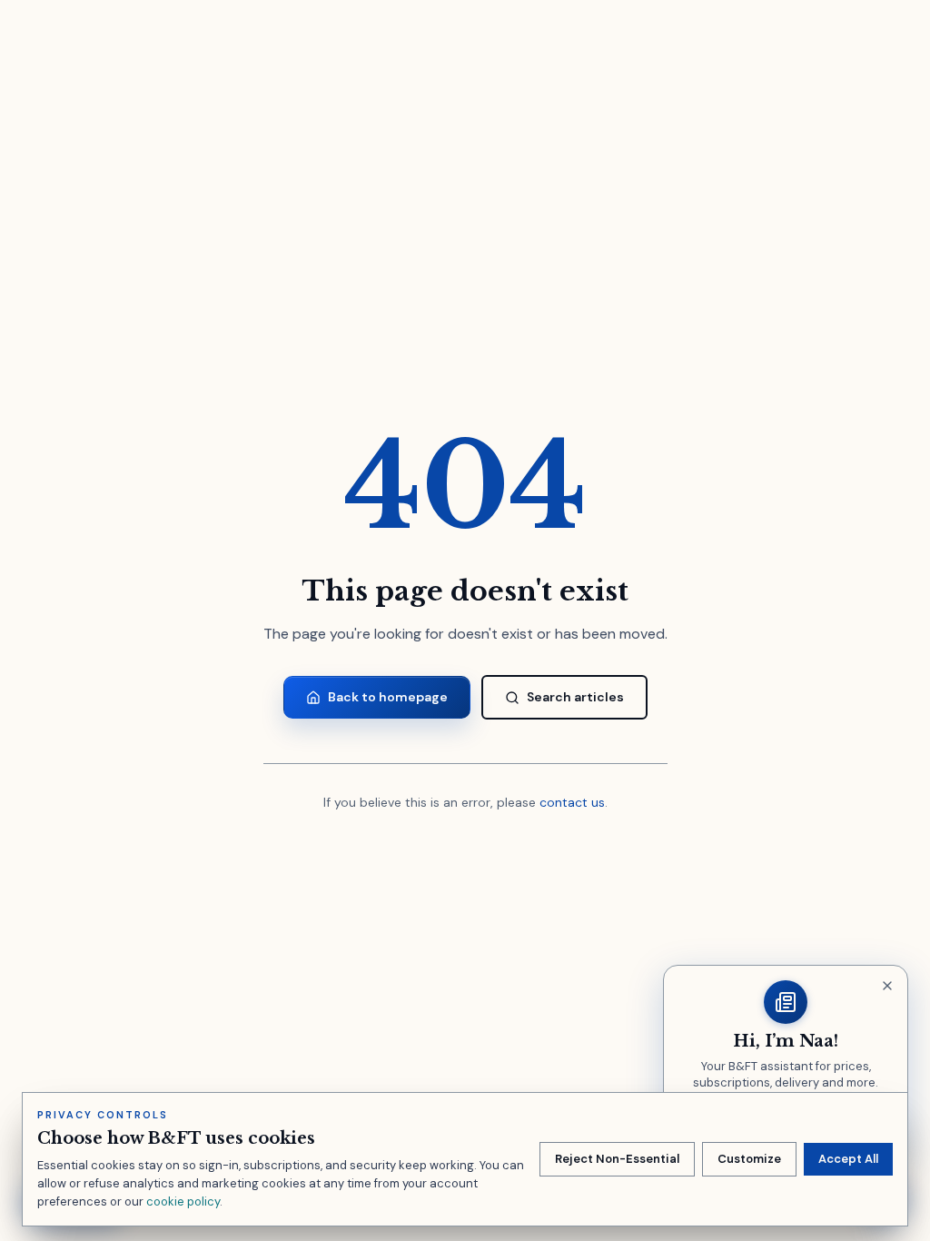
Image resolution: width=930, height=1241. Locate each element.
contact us (572, 802)
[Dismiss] (887, 985)
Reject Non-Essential (617, 1159)
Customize (749, 1159)
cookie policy (183, 1201)
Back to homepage (388, 697)
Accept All (848, 1159)
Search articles (575, 697)
